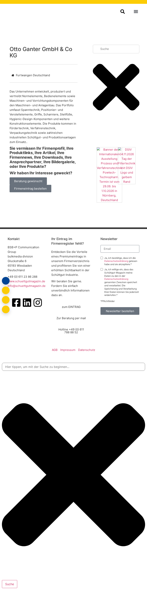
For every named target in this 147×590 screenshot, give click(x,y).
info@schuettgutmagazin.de (27, 286)
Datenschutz (86, 350)
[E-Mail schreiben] (6, 290)
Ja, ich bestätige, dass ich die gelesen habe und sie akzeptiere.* (120, 261)
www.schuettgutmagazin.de (26, 281)
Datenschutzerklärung (116, 261)
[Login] (6, 281)
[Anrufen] (6, 300)
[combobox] (116, 49)
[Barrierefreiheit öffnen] (6, 309)
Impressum (67, 350)
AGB (55, 350)
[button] (135, 11)
